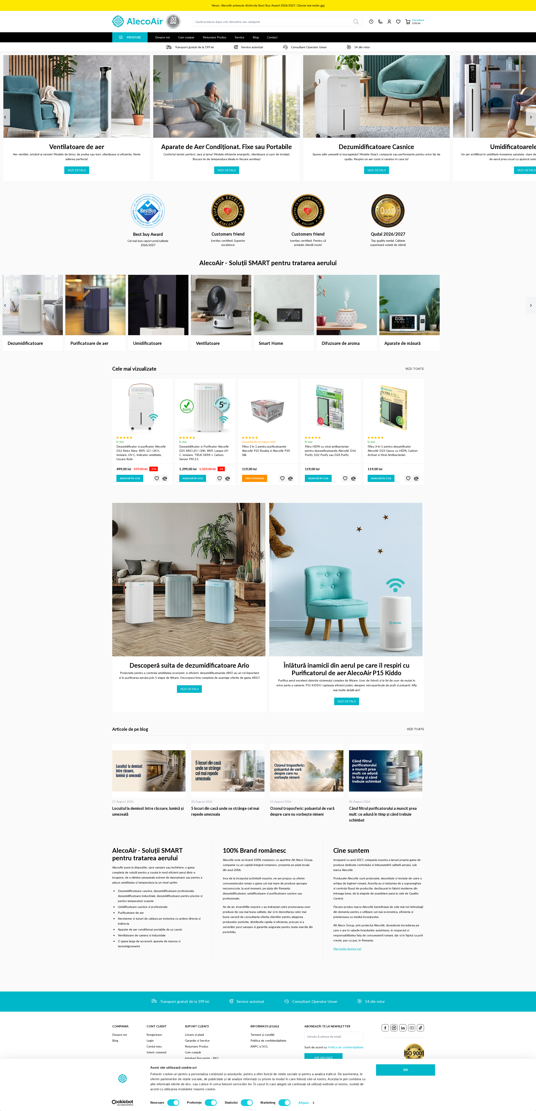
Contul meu (154, 1046)
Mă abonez (323, 1057)
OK (405, 1070)
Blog (256, 37)
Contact (272, 37)
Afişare (303, 1103)
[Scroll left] (5, 117)
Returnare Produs (214, 37)
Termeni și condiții (262, 1034)
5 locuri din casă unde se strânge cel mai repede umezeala (225, 811)
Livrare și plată (194, 1034)
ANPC (254, 1046)
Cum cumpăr (193, 1052)
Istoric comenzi (156, 1052)
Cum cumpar (186, 37)
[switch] (211, 1102)
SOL (265, 1046)
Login (150, 1040)
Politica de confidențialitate (268, 1040)
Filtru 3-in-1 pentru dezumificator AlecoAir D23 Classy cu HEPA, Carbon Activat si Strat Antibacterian (392, 451)
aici (322, 5)
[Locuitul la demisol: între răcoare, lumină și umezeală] (149, 771)
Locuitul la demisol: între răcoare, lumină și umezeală (148, 811)
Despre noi (162, 37)
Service (239, 37)
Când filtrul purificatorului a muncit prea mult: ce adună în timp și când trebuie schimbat (383, 814)
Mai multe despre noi (347, 948)
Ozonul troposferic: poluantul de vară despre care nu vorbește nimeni (302, 811)
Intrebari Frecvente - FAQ (202, 1058)
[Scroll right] (531, 117)
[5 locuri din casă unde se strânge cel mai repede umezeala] (228, 771)
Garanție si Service (197, 1040)
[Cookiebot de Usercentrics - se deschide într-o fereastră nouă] (122, 1103)
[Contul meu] (389, 21)
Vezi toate (414, 368)
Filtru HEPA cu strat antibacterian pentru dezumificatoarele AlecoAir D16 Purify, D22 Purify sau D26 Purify (330, 451)
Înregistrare (154, 1034)
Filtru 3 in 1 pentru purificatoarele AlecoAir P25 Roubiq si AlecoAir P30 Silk (266, 451)
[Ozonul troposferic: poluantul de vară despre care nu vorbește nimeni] (307, 771)
